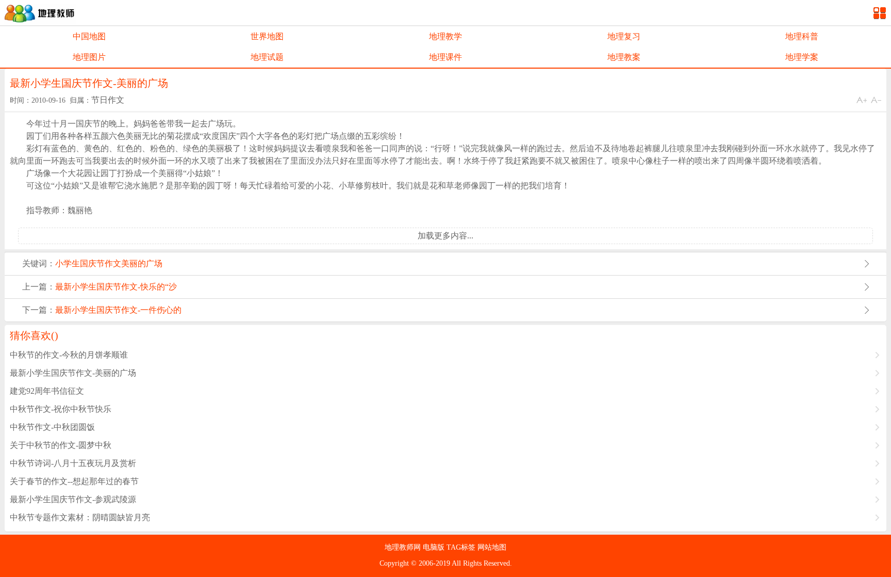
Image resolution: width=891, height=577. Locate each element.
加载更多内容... (445, 235)
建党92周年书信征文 (47, 391)
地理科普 (801, 36)
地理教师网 (404, 547)
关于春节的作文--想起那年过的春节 (74, 481)
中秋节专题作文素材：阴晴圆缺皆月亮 (80, 517)
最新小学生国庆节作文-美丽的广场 (73, 372)
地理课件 (445, 57)
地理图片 (89, 57)
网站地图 (491, 547)
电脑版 (435, 547)
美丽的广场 (141, 263)
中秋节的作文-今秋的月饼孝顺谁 (69, 354)
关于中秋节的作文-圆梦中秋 (60, 445)
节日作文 (107, 99)
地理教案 (623, 57)
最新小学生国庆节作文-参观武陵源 (73, 499)
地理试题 (267, 57)
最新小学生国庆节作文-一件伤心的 (118, 310)
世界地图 (267, 36)
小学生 (67, 263)
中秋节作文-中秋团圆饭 (52, 427)
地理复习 (623, 36)
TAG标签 (462, 547)
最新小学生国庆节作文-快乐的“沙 (116, 286)
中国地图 (89, 36)
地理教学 (445, 36)
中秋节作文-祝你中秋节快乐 (60, 409)
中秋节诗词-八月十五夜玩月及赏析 (73, 463)
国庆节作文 (100, 263)
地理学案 (801, 57)
